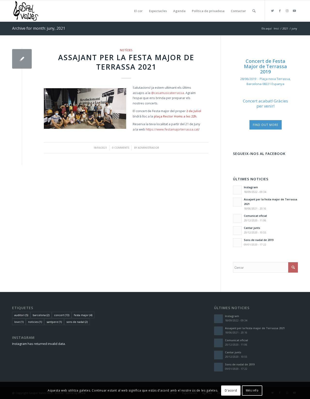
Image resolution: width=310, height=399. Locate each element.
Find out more (265, 125)
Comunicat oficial (255, 216)
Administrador (148, 147)
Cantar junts (252, 228)
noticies (35, 322)
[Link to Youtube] (294, 10)
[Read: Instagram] (237, 190)
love (18, 322)
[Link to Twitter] (272, 10)
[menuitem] (138, 11)
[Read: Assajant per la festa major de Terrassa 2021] (237, 202)
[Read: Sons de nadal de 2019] (237, 242)
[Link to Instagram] (287, 10)
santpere (54, 322)
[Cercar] (254, 11)
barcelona (41, 315)
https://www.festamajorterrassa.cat (172, 129)
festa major (83, 315)
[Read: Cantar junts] (237, 230)
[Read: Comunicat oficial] (237, 218)
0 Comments (120, 147)
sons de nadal (77, 322)
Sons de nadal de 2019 (258, 240)
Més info (252, 390)
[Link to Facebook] (279, 10)
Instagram (251, 187)
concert (61, 315)
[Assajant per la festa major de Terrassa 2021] (22, 59)
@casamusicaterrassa (167, 93)
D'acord (231, 390)
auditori (21, 315)
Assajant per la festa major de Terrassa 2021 (126, 62)
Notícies (126, 50)
